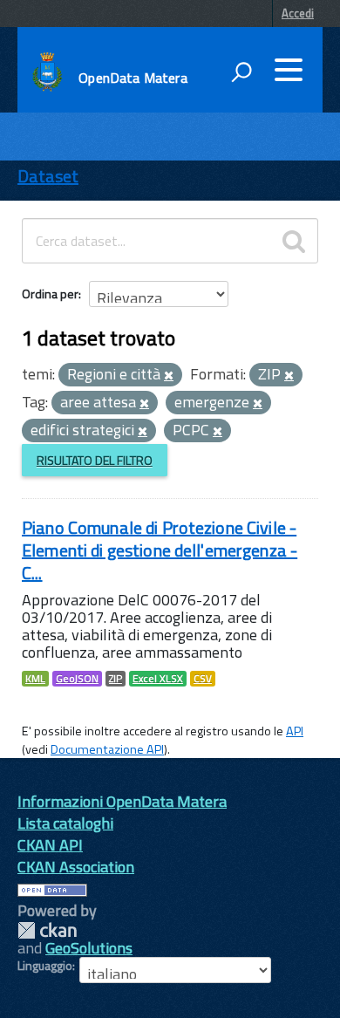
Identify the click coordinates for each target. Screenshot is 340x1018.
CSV (203, 679)
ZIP (115, 679)
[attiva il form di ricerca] (241, 71)
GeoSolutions (89, 948)
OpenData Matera (132, 78)
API (294, 731)
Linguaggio (44, 965)
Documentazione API (107, 749)
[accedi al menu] (289, 70)
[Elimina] (168, 376)
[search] (293, 241)
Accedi (298, 13)
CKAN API (50, 845)
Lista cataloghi (65, 823)
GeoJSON (77, 679)
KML (35, 679)
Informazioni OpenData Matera (122, 801)
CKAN (47, 930)
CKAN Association (75, 866)
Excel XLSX (158, 679)
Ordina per (50, 293)
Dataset (47, 175)
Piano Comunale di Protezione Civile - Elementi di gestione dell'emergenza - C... (159, 550)
